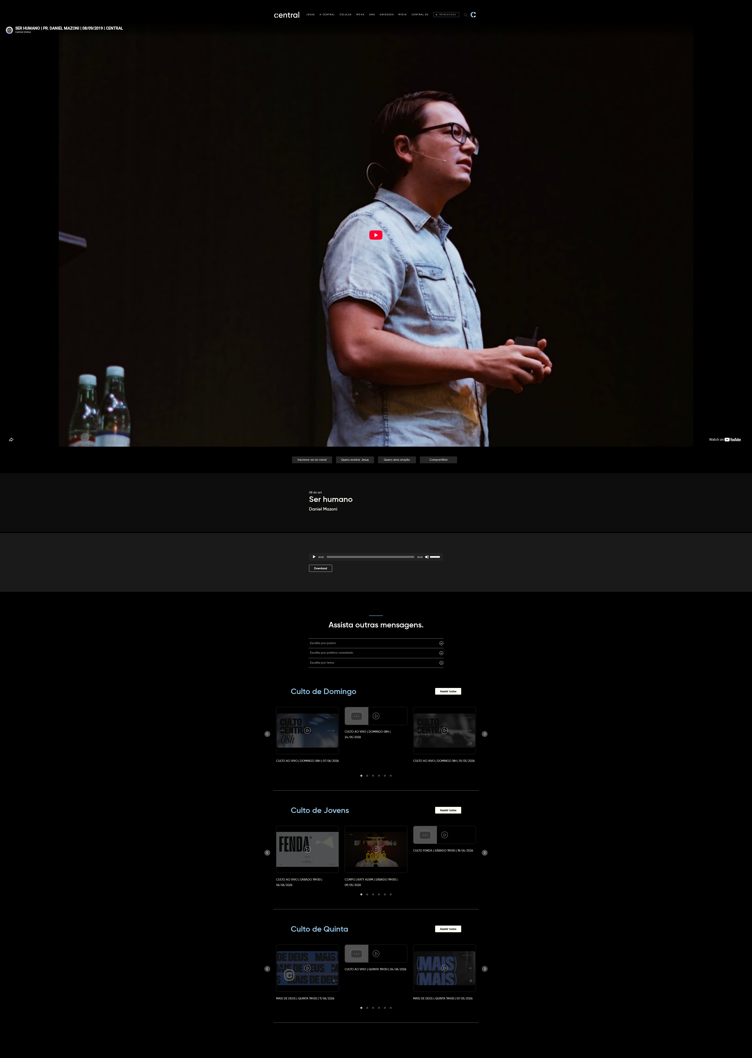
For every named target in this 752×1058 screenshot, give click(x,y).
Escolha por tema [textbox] (322, 662)
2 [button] (367, 776)
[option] (307, 731)
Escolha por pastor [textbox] (323, 643)
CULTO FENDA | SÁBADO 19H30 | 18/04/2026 (443, 850)
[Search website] (466, 15)
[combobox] (376, 643)
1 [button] (361, 776)
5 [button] (385, 776)
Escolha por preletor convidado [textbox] (331, 652)
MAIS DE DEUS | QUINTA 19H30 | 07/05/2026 (443, 998)
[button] (312, 459)
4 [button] (379, 776)
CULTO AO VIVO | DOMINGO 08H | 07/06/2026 (307, 761)
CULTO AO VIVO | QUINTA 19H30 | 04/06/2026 (375, 969)
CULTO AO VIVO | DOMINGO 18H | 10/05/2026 (444, 761)
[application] (376, 557)
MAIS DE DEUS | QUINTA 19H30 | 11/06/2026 (305, 998)
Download (320, 568)
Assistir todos (448, 691)
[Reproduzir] (314, 557)
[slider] (435, 556)
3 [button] (373, 776)
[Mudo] (427, 557)
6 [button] (391, 776)
